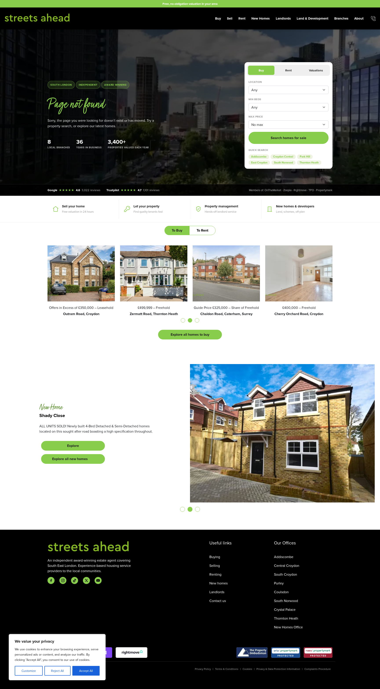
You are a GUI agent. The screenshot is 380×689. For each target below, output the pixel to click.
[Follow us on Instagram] (62, 580)
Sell (229, 18)
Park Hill (305, 157)
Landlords (283, 18)
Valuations (316, 70)
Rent (241, 18)
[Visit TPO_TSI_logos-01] (252, 652)
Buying (214, 556)
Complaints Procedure (317, 669)
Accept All (86, 671)
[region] (57, 657)
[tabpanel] (190, 292)
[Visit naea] (318, 652)
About (359, 18)
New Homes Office (288, 627)
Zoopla (287, 190)
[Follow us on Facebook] (51, 580)
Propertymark (324, 190)
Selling (214, 565)
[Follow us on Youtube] (98, 580)
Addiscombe (259, 157)
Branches (341, 18)
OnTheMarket (273, 190)
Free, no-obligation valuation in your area (190, 4)
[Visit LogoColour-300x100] (131, 652)
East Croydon (259, 163)
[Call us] (373, 18)
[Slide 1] (182, 509)
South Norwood (283, 163)
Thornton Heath (309, 163)
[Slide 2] (190, 509)
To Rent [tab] (202, 230)
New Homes (260, 18)
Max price (255, 116)
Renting (215, 574)
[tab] (183, 320)
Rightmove (300, 190)
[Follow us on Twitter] (86, 580)
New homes (218, 583)
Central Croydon (286, 565)
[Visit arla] (285, 652)
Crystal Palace (285, 609)
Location (255, 82)
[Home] (37, 17)
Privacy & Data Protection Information (278, 669)
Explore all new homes (70, 461)
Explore (73, 448)
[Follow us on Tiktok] (74, 580)
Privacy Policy (203, 669)
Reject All (57, 671)
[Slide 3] (197, 509)
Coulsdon (281, 591)
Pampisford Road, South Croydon (73, 412)
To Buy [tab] (177, 230)
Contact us (217, 600)
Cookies (247, 669)
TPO (311, 190)
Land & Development (312, 18)
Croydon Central (283, 157)
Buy (218, 18)
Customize (29, 671)
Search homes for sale (288, 137)
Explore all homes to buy (190, 334)
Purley (279, 583)
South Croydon (285, 574)
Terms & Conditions (226, 669)
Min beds (254, 99)
